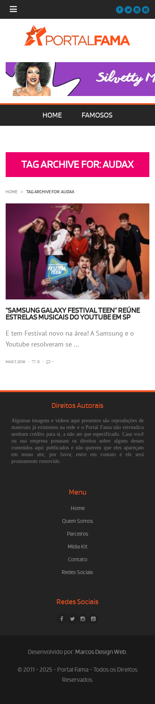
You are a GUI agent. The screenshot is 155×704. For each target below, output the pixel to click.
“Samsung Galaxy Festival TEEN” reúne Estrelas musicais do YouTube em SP (73, 314)
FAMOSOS (97, 115)
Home (11, 191)
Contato (77, 559)
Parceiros (77, 534)
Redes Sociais (77, 572)
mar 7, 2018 (15, 362)
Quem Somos (77, 521)
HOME (52, 115)
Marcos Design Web (100, 652)
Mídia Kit (78, 547)
